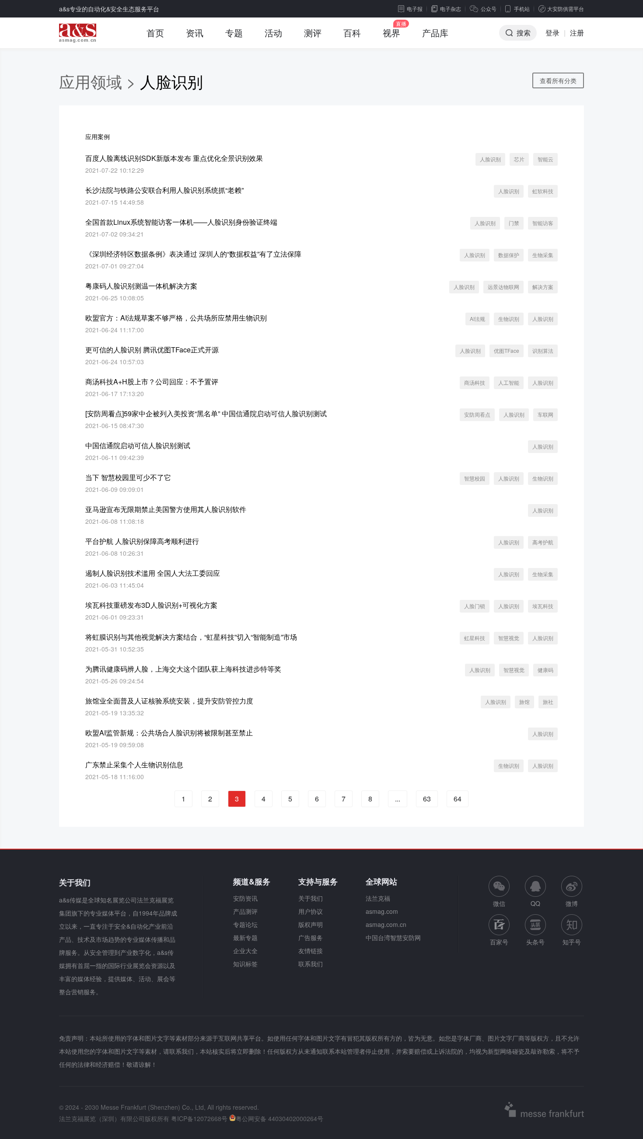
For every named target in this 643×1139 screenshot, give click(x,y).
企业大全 (245, 950)
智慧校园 (474, 478)
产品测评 (245, 911)
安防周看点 (477, 414)
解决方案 (542, 286)
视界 (391, 32)
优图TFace (506, 350)
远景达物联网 (503, 286)
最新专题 (245, 937)
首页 (155, 32)
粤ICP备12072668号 (199, 1118)
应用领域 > (99, 81)
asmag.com (382, 911)
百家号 (499, 941)
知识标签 (245, 963)
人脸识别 (490, 159)
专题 (234, 32)
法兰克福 (378, 898)
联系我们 (310, 963)
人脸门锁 (474, 606)
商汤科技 (474, 382)
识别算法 (542, 350)
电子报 (415, 8)
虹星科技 (474, 637)
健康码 (545, 669)
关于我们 (310, 898)
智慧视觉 (508, 637)
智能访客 (542, 222)
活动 (273, 32)
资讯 (194, 32)
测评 (313, 32)
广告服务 (310, 937)
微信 (499, 892)
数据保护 (508, 254)
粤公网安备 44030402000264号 (279, 1118)
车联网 (545, 414)
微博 (572, 903)
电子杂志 (450, 8)
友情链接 (310, 950)
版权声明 (310, 924)
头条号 (535, 941)
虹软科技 (542, 191)
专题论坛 (245, 924)
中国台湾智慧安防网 (393, 937)
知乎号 (572, 941)
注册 (577, 33)
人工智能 (508, 382)
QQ (535, 903)
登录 (552, 33)
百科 (352, 32)
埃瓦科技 (542, 606)
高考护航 (542, 542)
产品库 (435, 32)
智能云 (545, 159)
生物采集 (542, 254)
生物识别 (508, 318)
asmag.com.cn (386, 924)
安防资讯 (245, 898)
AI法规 (477, 318)
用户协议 (310, 911)
